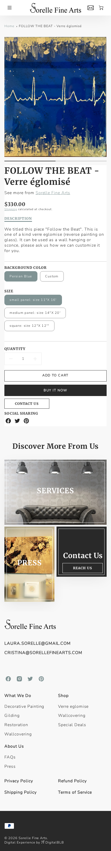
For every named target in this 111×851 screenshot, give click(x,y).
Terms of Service (75, 792)
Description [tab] (18, 218)
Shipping (10, 209)
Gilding (12, 715)
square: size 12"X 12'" (29, 325)
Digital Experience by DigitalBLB (34, 842)
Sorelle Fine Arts (53, 193)
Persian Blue (21, 276)
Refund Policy (72, 781)
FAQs (10, 757)
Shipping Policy (20, 792)
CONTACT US (27, 403)
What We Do (17, 695)
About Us (14, 746)
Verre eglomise (73, 706)
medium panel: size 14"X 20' (35, 312)
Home (9, 26)
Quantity (15, 349)
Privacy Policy (18, 781)
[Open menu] (9, 8)
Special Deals (72, 725)
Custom (52, 276)
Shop (63, 695)
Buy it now (55, 390)
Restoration (16, 725)
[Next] (104, 101)
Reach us (82, 568)
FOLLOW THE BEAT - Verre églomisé (50, 26)
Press (10, 766)
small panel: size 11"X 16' (33, 300)
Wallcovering (18, 734)
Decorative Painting (24, 706)
